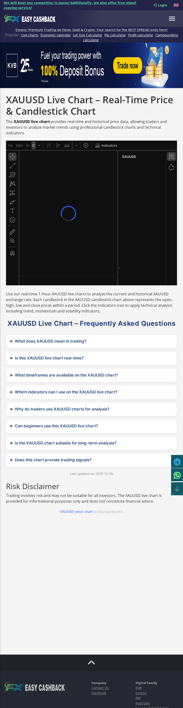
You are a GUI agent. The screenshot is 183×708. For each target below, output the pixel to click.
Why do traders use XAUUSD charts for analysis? (62, 409)
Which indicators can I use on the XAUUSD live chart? (66, 392)
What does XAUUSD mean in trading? (50, 341)
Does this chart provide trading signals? (53, 460)
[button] (176, 5)
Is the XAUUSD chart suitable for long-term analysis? (65, 443)
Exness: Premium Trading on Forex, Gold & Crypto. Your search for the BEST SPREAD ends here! (91, 30)
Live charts (29, 35)
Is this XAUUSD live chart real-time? (49, 358)
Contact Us (100, 687)
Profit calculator (140, 35)
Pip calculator (115, 35)
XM (138, 698)
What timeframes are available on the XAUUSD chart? (66, 375)
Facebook (99, 693)
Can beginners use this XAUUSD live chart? (56, 426)
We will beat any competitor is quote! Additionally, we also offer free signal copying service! (70, 5)
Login (165, 5)
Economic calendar (56, 35)
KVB (139, 687)
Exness (141, 693)
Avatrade (143, 703)
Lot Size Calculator (87, 35)
